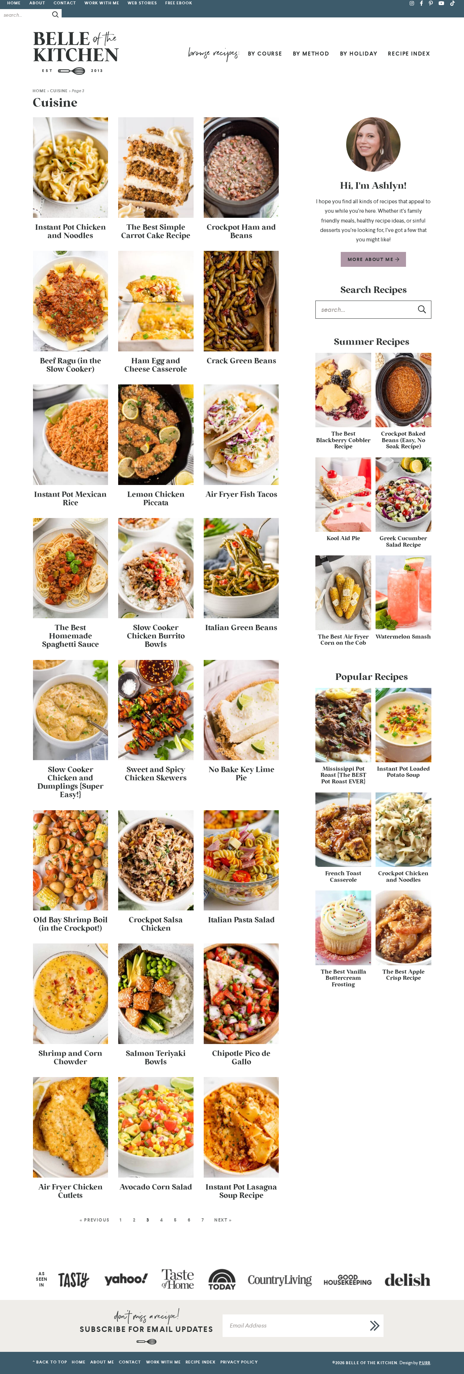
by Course (265, 53)
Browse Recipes (213, 54)
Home (14, 3)
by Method (311, 53)
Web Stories (142, 3)
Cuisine (59, 91)
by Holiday (359, 53)
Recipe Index (409, 53)
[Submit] (56, 14)
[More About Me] (373, 144)
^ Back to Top (50, 1362)
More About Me (371, 259)
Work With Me (101, 3)
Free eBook (178, 3)
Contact (65, 3)
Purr (424, 1363)
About (37, 3)
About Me (102, 1362)
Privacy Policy (239, 1362)
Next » (223, 1220)
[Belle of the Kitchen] (76, 53)
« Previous (94, 1220)
